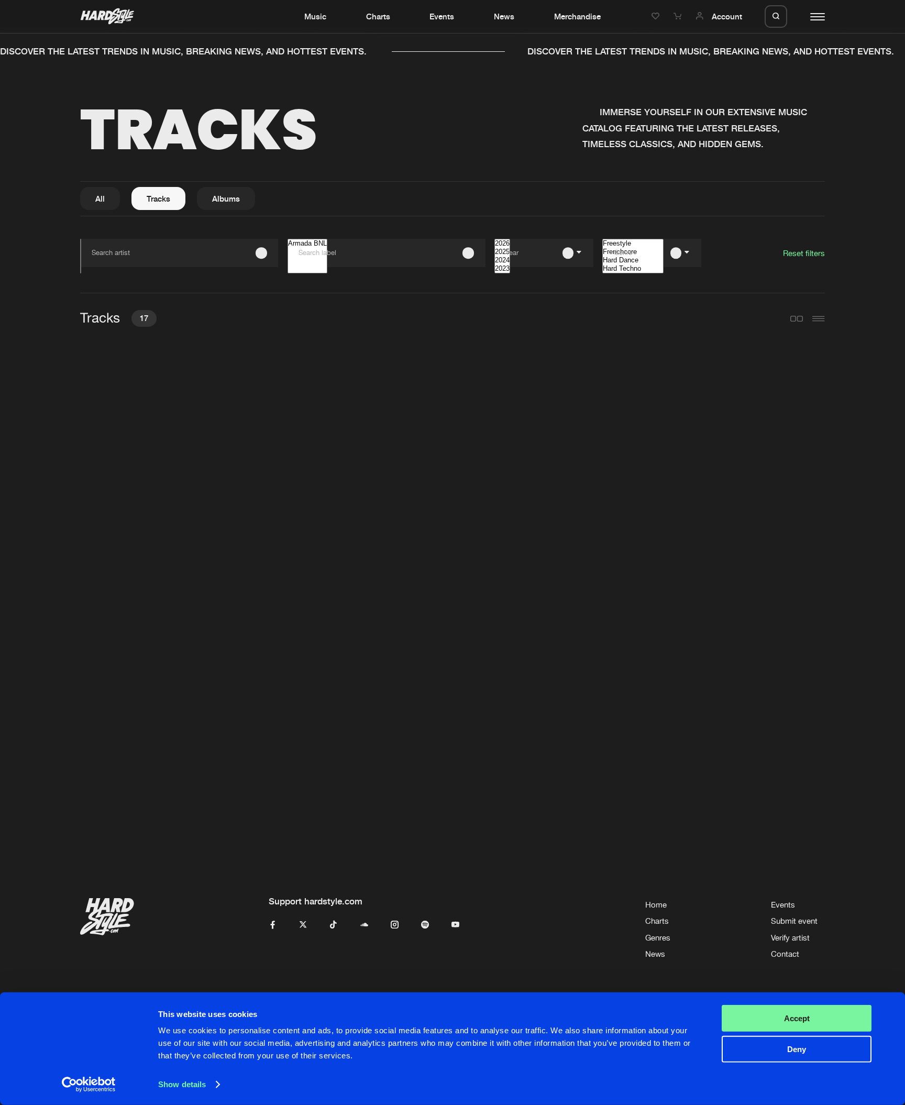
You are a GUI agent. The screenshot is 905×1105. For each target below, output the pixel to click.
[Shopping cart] (679, 16)
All (100, 198)
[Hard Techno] (633, 268)
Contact (785, 953)
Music (315, 16)
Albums (226, 198)
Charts (378, 16)
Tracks (158, 198)
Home (656, 904)
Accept (797, 1018)
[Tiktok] (333, 925)
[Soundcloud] (364, 925)
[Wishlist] (657, 16)
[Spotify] (425, 925)
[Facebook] (273, 925)
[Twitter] (303, 925)
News (504, 16)
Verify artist (790, 937)
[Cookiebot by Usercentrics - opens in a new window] (89, 1084)
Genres (657, 937)
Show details (182, 1084)
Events (441, 16)
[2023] (502, 268)
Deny (796, 1048)
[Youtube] (455, 925)
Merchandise (577, 16)
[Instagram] (395, 925)
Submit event (794, 920)
